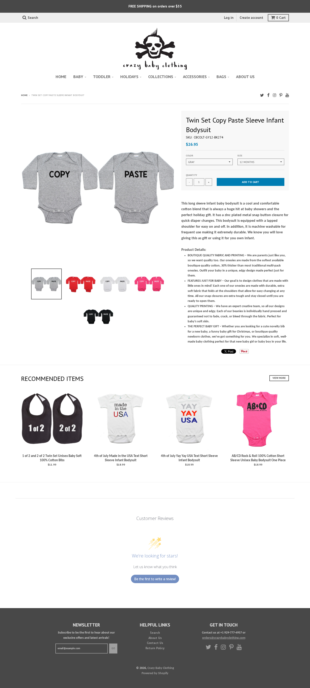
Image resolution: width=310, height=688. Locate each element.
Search (155, 633)
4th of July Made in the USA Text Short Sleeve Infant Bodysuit (121, 458)
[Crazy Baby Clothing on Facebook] (268, 95)
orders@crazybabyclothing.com (223, 638)
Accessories (195, 76)
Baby (78, 76)
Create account (251, 17)
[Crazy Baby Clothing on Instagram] (274, 95)
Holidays (129, 76)
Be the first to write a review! (155, 579)
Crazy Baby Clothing (161, 668)
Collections (160, 76)
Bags (221, 76)
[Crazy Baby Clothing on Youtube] (287, 95)
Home (61, 76)
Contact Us (155, 643)
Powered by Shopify (155, 673)
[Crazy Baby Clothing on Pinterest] (280, 95)
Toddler (102, 76)
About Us (155, 638)
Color (189, 155)
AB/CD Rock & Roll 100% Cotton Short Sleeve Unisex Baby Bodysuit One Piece (258, 458)
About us (245, 76)
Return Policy (155, 648)
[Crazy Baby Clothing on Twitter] (262, 95)
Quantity (191, 175)
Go (113, 648)
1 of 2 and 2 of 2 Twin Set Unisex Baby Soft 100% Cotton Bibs (52, 458)
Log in (229, 17)
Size (239, 155)
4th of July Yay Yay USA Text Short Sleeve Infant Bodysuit (189, 458)
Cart (281, 17)
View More (279, 378)
